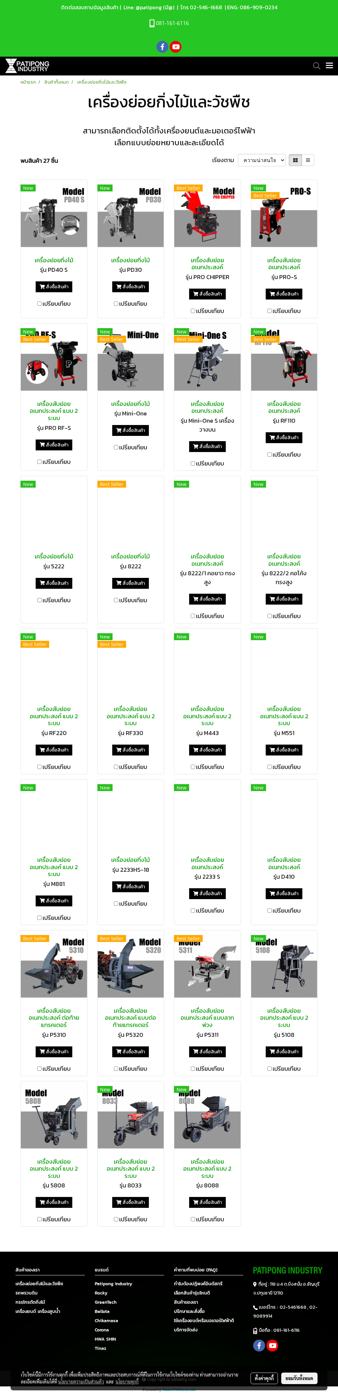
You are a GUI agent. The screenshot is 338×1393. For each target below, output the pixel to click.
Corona (102, 1329)
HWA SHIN (105, 1339)
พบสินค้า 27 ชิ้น (39, 160)
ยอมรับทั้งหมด (299, 1378)
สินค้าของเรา (186, 1302)
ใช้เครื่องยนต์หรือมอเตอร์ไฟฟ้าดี (204, 1320)
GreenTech (106, 1302)
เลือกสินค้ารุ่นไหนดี (192, 1293)
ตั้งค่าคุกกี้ (264, 1378)
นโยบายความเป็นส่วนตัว (81, 1381)
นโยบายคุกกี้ (127, 1381)
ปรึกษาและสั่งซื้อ (189, 1311)
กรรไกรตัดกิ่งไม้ (30, 1302)
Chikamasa (106, 1320)
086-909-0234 (258, 7)
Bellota (102, 1311)
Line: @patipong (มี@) (148, 7)
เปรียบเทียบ (57, 303)
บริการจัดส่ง (185, 1329)
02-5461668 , (294, 1307)
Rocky (101, 1293)
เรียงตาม (225, 160)
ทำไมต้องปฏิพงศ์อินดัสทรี (198, 1283)
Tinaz (100, 1348)
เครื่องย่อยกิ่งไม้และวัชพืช (39, 1283)
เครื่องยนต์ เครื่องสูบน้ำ (38, 1311)
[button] (314, 66)
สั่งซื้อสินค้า (56, 286)
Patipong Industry (113, 1283)
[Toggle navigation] (329, 66)
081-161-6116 (287, 1330)
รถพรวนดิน (27, 1293)
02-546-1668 (206, 7)
